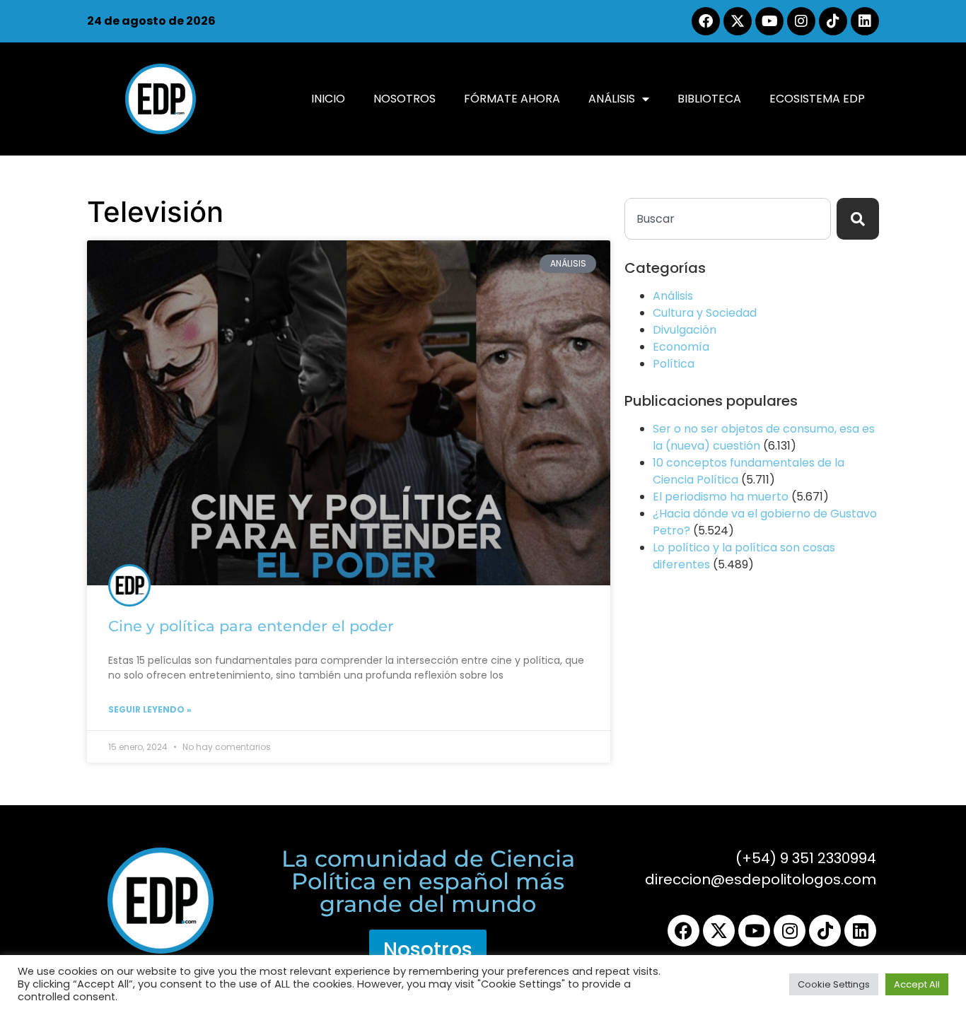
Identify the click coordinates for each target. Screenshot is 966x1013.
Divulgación (684, 330)
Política (673, 364)
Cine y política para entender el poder (251, 626)
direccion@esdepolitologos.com (760, 879)
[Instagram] (801, 21)
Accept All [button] (917, 984)
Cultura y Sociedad (705, 313)
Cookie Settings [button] (834, 984)
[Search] (858, 219)
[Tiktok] (833, 21)
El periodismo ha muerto (720, 496)
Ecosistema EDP (817, 98)
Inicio (328, 98)
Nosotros (404, 98)
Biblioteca (709, 98)
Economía (681, 347)
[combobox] (727, 219)
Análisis (611, 98)
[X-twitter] (737, 21)
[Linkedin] (865, 21)
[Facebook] (706, 21)
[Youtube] (769, 21)
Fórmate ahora (512, 98)
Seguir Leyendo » (150, 709)
